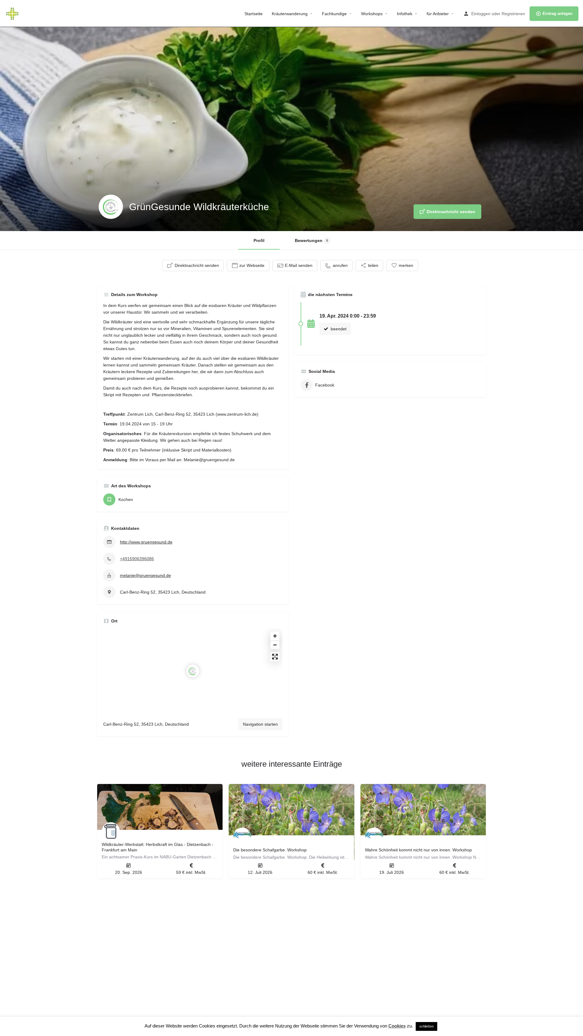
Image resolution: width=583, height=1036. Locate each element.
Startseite (253, 13)
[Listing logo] (111, 207)
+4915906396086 (137, 558)
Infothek (404, 13)
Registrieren (513, 13)
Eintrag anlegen (557, 13)
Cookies (397, 1025)
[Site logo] (13, 13)
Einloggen (480, 13)
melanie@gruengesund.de (145, 575)
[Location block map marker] (192, 671)
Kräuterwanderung (290, 13)
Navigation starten (260, 724)
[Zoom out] (275, 644)
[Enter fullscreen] (275, 656)
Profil (259, 240)
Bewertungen (311, 240)
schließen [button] (426, 1026)
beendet (337, 328)
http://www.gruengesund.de (146, 542)
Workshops (372, 13)
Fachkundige (334, 13)
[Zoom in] (275, 636)
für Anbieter (438, 13)
